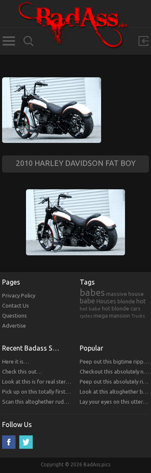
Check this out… (22, 371)
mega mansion (112, 315)
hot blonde (115, 308)
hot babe (90, 308)
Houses (106, 301)
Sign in (143, 41)
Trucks (138, 315)
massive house (125, 293)
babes (92, 292)
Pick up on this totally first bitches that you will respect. (69, 391)
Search (28, 41)
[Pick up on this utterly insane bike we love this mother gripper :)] (51, 81)
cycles (86, 315)
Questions (14, 315)
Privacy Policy (18, 295)
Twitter (26, 442)
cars (135, 308)
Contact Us (15, 305)
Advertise (14, 325)
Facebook (9, 442)
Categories (8, 41)
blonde (126, 301)
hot (141, 301)
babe (87, 301)
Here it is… (15, 361)
